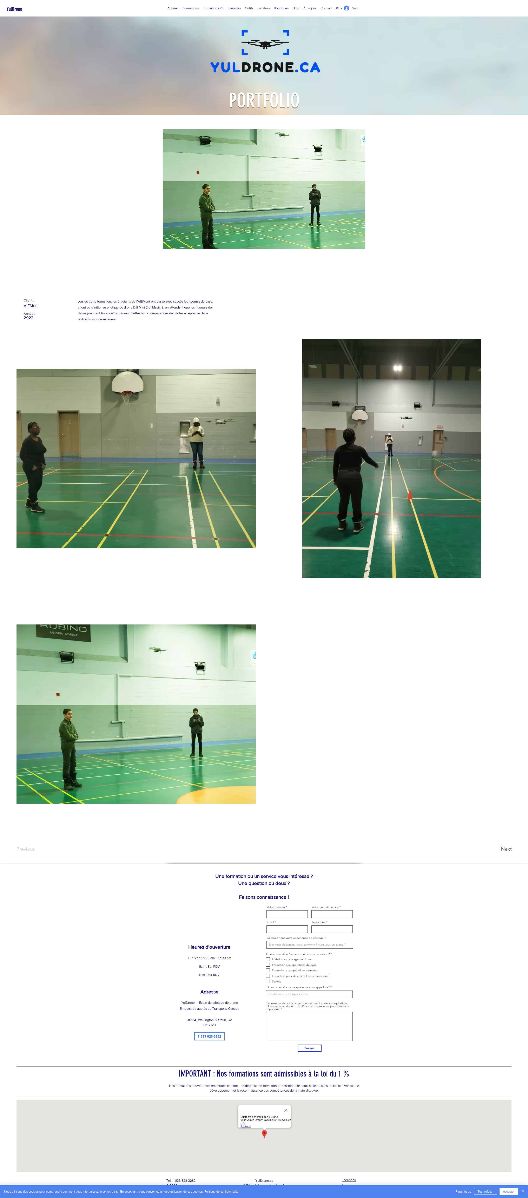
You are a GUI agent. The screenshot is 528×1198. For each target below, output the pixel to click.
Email (270, 922)
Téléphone (318, 922)
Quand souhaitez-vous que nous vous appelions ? (298, 987)
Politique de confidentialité (221, 1191)
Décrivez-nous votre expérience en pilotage (295, 937)
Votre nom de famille (325, 907)
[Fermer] (523, 1191)
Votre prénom (276, 907)
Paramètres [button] (463, 1191)
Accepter (509, 1191)
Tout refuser (486, 1191)
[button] (190, 8)
